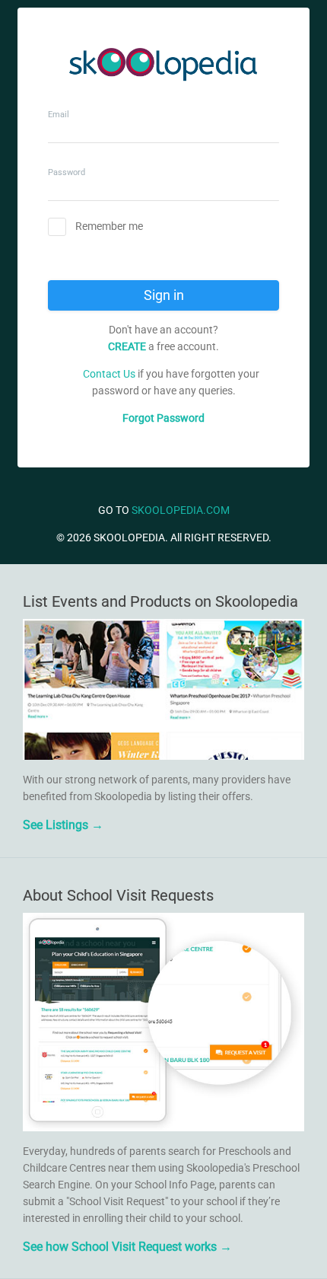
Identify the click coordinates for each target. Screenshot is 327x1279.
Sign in (164, 295)
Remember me (109, 226)
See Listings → (63, 825)
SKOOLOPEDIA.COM (181, 510)
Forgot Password (163, 418)
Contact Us (109, 374)
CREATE (127, 346)
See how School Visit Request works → (127, 1246)
